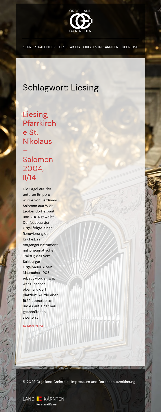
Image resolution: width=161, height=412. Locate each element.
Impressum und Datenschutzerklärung (103, 381)
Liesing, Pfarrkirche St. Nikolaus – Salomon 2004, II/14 (39, 146)
